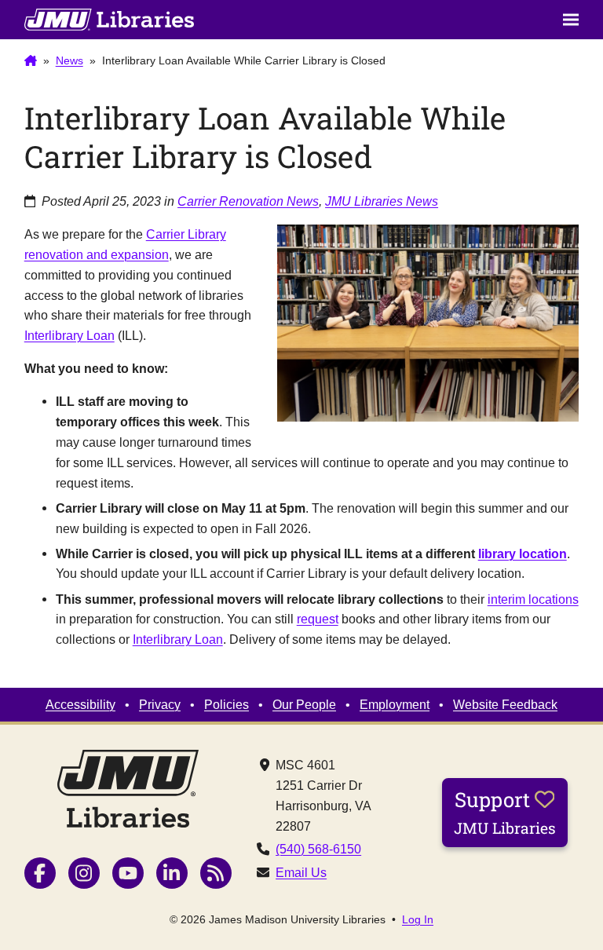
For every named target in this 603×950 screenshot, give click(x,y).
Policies (226, 704)
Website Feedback (505, 704)
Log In (417, 919)
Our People (304, 704)
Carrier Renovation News (248, 201)
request (317, 619)
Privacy (160, 704)
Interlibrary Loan (69, 335)
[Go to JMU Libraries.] (30, 61)
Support (505, 812)
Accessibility (80, 704)
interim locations (533, 599)
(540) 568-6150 (318, 849)
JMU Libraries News (381, 201)
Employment (394, 704)
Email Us (301, 872)
